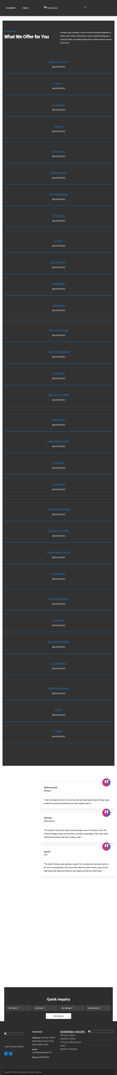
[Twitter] (6, 1053)
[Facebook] (10, 1053)
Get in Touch (13, 811)
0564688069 (10, 8)
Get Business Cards (57, 62)
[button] (44, 1041)
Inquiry (25, 8)
